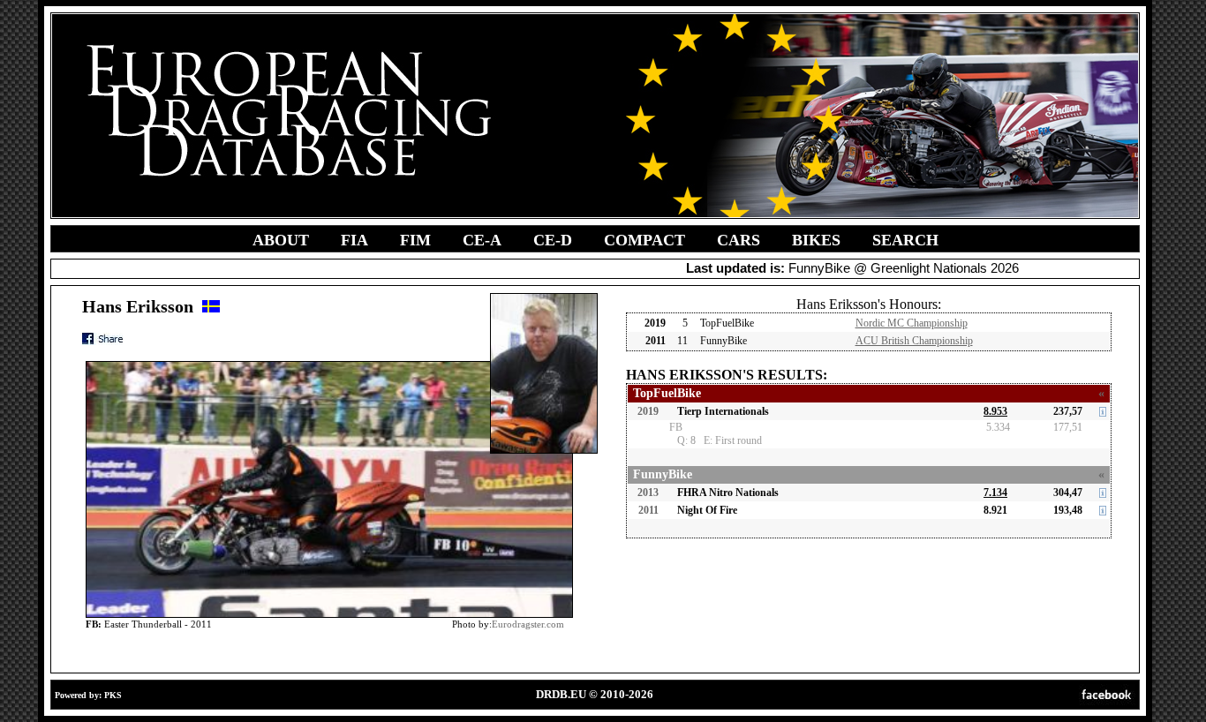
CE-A (482, 240)
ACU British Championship (914, 341)
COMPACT (644, 240)
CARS (738, 240)
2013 (648, 492)
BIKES (816, 240)
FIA (354, 240)
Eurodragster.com (528, 624)
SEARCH (905, 240)
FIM (415, 240)
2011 (648, 510)
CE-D (552, 240)
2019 (648, 411)
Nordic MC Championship (912, 323)
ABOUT (281, 240)
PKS (113, 695)
